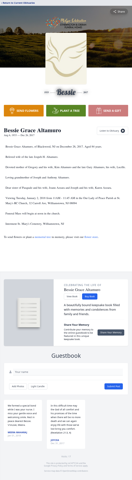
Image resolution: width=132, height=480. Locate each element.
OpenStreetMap (69, 471)
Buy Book (90, 296)
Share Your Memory (111, 332)
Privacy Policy (57, 465)
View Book (72, 296)
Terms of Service (74, 465)
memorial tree (43, 237)
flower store (91, 237)
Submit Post (113, 386)
